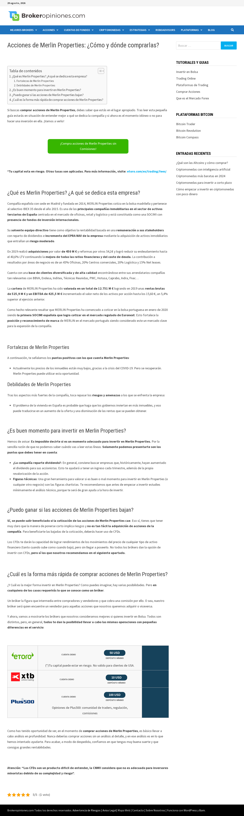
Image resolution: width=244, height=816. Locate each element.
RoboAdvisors (165, 30)
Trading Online (186, 78)
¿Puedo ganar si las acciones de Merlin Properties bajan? (48, 95)
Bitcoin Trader (185, 124)
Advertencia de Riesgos (87, 810)
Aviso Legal (109, 810)
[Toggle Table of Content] (99, 71)
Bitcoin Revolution (188, 131)
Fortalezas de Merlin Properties (35, 81)
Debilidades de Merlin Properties (35, 85)
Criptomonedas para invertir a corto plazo (204, 183)
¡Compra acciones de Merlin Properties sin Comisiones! (88, 146)
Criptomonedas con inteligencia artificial (203, 169)
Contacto (138, 810)
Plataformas (190, 30)
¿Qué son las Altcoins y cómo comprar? (202, 163)
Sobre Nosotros (155, 810)
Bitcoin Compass (187, 137)
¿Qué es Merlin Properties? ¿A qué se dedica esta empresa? (49, 76)
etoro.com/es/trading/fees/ (146, 171)
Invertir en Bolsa (187, 72)
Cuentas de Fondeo (77, 30)
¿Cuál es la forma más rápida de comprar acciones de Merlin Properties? (57, 100)
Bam (202, 810)
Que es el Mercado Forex (192, 98)
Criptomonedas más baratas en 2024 (200, 176)
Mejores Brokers (22, 30)
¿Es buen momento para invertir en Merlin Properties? (46, 90)
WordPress (190, 810)
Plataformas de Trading (192, 85)
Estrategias (138, 30)
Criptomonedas (110, 30)
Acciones (49, 30)
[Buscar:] (206, 45)
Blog (211, 30)
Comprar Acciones (188, 92)
